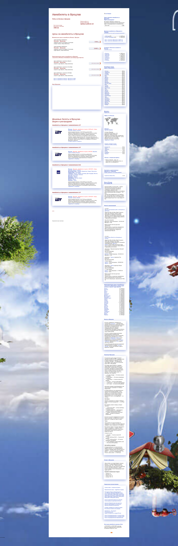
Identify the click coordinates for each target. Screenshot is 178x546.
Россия (106, 151)
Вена (106, 84)
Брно (106, 75)
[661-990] (115, 493)
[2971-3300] (115, 495)
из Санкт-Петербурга (109, 37)
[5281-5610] (115, 497)
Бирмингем (84, 171)
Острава (106, 73)
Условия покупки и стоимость (75, 141)
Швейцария (71, 178)
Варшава (70, 130)
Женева (77, 178)
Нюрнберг (107, 94)
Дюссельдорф (90, 173)
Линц (106, 89)
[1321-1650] (107, 494)
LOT (79, 125)
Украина (106, 153)
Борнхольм (107, 99)
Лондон (89, 171)
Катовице (107, 74)
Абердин (79, 171)
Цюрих (80, 178)
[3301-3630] (121, 495)
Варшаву (113, 337)
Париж (74, 180)
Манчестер (94, 171)
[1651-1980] (113, 494)
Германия (70, 173)
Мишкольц (107, 93)
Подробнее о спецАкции (73, 158)
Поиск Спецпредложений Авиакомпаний (114, 517)
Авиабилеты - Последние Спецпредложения (110, 511)
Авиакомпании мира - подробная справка (114, 489)
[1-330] (106, 493)
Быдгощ (106, 78)
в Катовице (107, 57)
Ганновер (84, 173)
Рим (117, 341)
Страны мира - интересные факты (112, 487)
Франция (70, 180)
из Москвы (107, 36)
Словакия (107, 152)
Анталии (119, 345)
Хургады (106, 346)
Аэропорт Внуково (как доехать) (112, 505)
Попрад (106, 85)
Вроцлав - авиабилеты (78, 129)
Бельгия (70, 175)
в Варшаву (107, 54)
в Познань (107, 60)
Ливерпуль (107, 341)
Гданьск (74, 130)
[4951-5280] (110, 497)
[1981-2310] (118, 494)
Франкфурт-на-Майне (73, 174)
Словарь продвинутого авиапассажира (113, 507)
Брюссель (75, 175)
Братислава (107, 87)
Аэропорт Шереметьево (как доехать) (113, 503)
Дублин (75, 176)
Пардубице (107, 72)
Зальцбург (107, 100)
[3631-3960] (107, 496)
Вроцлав (107, 254)
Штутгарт (81, 174)
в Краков (106, 59)
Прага (106, 76)
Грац (106, 96)
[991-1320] (120, 493)
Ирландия (70, 176)
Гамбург (79, 173)
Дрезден (106, 77)
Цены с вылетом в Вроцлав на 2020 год (114, 39)
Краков (73, 152)
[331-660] (111, 493)
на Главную (108, 13)
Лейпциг (106, 86)
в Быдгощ (107, 53)
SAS (79, 165)
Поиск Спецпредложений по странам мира (114, 515)
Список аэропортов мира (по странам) (113, 499)
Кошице (106, 91)
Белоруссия (107, 146)
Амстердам (78, 172)
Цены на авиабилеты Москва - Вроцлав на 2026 (65, 78)
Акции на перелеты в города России (113, 513)
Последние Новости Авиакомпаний (113, 491)
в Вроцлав (107, 55)
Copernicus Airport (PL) (110, 175)
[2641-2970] (110, 495)
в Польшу (113, 323)
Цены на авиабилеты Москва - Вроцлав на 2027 (65, 79)
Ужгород (106, 97)
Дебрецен (107, 103)
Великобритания (72, 171)
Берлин (75, 173)
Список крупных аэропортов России (113, 500)
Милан (74, 179)
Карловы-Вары (108, 83)
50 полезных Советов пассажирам (112, 508)
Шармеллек (107, 101)
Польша (70, 129)
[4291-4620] (118, 496)
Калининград (107, 95)
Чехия (106, 148)
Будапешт (107, 92)
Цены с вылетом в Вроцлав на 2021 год (114, 40)
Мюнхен (95, 173)
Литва (106, 150)
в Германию (113, 338)
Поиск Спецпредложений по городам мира (114, 516)
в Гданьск (107, 56)
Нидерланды (71, 172)
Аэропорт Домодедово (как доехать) (113, 504)
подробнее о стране (109, 140)
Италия (70, 179)
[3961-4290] (113, 496)
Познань (79, 130)
